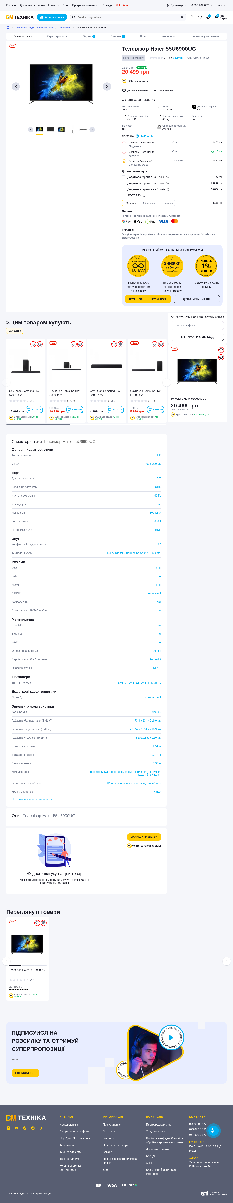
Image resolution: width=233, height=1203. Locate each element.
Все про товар (23, 36)
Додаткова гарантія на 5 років (146, 189)
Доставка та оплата (32, 5)
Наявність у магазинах (205, 36)
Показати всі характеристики (30, 799)
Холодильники (69, 1124)
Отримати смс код (197, 337)
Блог (66, 5)
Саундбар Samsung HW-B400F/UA (105, 392)
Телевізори (64, 27)
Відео (143, 36)
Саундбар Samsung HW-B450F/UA (145, 392)
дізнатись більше (197, 299)
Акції (149, 1162)
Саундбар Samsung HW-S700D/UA (24, 392)
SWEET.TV (134, 195)
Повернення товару (115, 1145)
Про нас (11, 5)
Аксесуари (169, 36)
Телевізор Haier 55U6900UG (27, 970)
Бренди (107, 5)
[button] (30, 129)
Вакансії (108, 1152)
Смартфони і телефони (74, 1131)
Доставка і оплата (157, 1149)
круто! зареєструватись (147, 299)
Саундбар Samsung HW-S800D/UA (65, 392)
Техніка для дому (70, 1152)
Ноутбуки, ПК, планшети (75, 1138)
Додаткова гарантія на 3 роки (146, 183)
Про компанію (112, 1124)
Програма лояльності (85, 5)
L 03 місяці (130, 203)
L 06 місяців (148, 203)
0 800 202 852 (200, 5)
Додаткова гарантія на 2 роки (146, 177)
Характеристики (57, 36)
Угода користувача (158, 1131)
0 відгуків (178, 57)
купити (36, 409)
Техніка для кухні (70, 1158)
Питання (117, 36)
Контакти (53, 5)
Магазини (109, 1131)
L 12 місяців (166, 203)
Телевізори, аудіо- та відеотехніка (34, 27)
